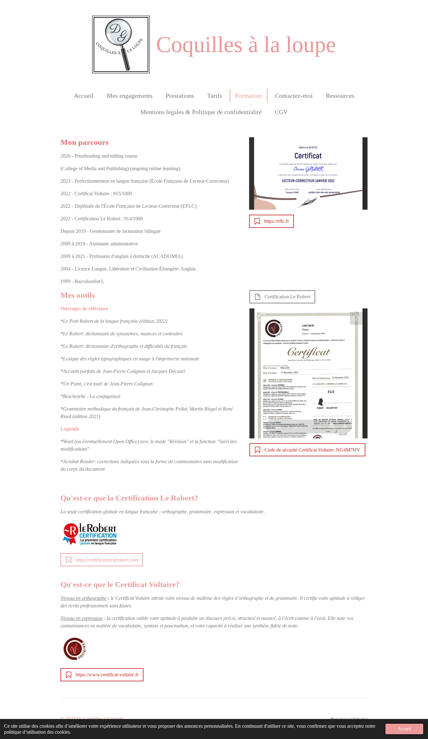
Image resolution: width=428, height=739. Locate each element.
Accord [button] (404, 728)
